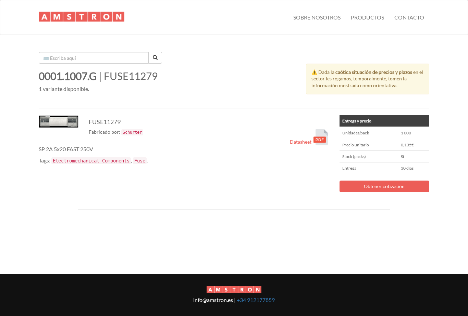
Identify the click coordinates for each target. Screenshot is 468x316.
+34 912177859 (256, 300)
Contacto (409, 17)
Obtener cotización (384, 186)
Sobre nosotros (317, 17)
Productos (367, 17)
